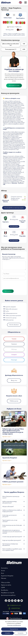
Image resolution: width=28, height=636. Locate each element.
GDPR (3, 587)
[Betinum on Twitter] (9, 600)
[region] (14, 628)
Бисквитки (4, 590)
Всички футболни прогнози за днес (14, 207)
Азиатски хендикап (10, 307)
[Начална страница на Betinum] (6, 2)
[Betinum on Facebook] (6, 600)
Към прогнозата (14, 226)
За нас (3, 570)
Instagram (14, 354)
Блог (2, 573)
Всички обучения (14, 324)
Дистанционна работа (8, 595)
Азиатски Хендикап (9, 458)
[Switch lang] (20, 2)
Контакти (4, 568)
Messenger (14, 360)
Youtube (14, 339)
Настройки (20, 633)
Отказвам (7, 633)
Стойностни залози (10, 317)
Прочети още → (6, 436)
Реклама (3, 578)
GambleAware (15, 618)
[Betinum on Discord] (21, 600)
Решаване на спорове (7, 593)
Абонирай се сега (14, 85)
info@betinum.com (15, 605)
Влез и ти (14, 380)
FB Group (14, 349)
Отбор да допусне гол (11, 313)
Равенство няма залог (11, 309)
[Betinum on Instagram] (12, 600)
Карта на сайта (6, 585)
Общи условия (5, 582)
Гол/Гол (7, 311)
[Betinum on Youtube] (18, 600)
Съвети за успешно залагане (13, 315)
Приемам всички (14, 629)
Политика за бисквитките (14, 625)
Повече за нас (14, 401)
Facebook (14, 344)
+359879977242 (15, 608)
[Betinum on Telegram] (15, 600)
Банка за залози (9, 320)
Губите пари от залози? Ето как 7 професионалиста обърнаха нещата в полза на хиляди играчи (13, 431)
